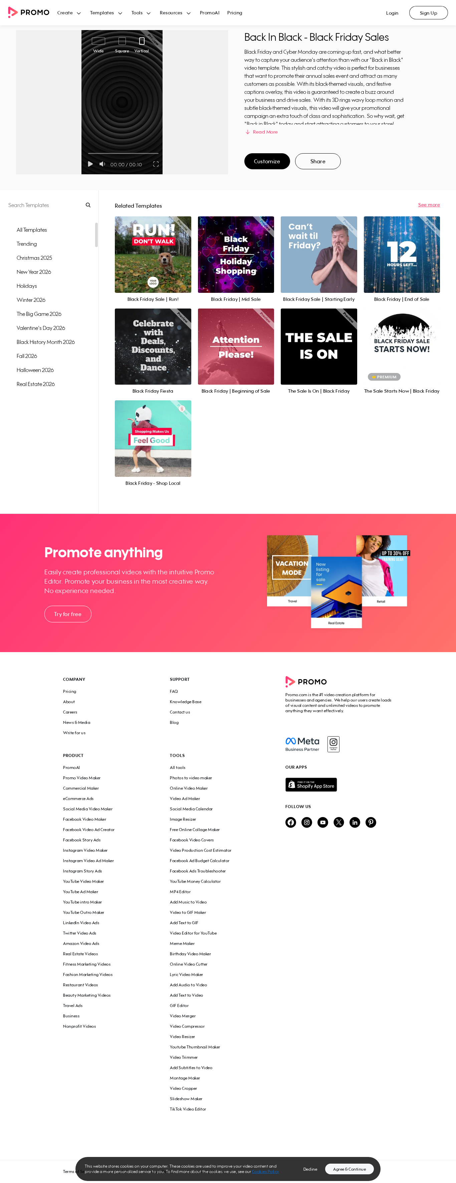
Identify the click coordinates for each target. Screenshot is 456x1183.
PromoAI (210, 12)
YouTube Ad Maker (80, 891)
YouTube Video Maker (83, 881)
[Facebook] (302, 744)
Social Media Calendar (191, 808)
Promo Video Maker (82, 777)
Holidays (27, 285)
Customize (267, 161)
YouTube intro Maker (82, 902)
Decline (310, 1169)
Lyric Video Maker (186, 974)
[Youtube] (322, 823)
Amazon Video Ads (81, 943)
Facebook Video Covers (192, 839)
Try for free (67, 614)
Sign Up (429, 13)
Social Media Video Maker (87, 808)
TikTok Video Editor (188, 1109)
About (69, 701)
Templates (102, 12)
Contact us (180, 712)
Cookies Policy (265, 1171)
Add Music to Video (188, 902)
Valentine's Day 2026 (41, 328)
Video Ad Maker (185, 798)
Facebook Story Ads (81, 839)
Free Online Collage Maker (195, 829)
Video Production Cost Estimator (201, 850)
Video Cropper (183, 1088)
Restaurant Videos (80, 984)
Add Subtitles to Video (191, 1067)
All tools (178, 767)
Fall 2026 (27, 356)
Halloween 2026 (35, 370)
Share (318, 161)
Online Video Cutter (189, 964)
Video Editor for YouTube (193, 933)
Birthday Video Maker (190, 953)
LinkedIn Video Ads (81, 922)
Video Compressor (187, 1026)
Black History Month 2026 (46, 342)
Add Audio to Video (188, 984)
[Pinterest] (371, 823)
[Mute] (103, 164)
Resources (171, 12)
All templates (32, 229)
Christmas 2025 (34, 257)
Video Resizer (182, 1036)
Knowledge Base (185, 701)
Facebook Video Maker (84, 819)
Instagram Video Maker (85, 850)
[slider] (88, 153)
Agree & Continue (349, 1169)
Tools (137, 12)
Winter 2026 (31, 300)
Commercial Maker (81, 788)
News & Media (76, 722)
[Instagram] (333, 744)
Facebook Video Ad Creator (89, 829)
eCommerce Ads (78, 798)
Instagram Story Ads (82, 870)
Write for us (74, 732)
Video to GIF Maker (188, 912)
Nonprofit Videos (79, 1026)
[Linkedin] (355, 823)
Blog (174, 722)
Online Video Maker (189, 788)
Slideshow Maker (186, 1098)
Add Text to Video (186, 995)
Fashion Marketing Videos (87, 974)
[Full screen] (156, 164)
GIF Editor (179, 1005)
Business (71, 1015)
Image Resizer (183, 819)
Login (392, 13)
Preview (153, 247)
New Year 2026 (34, 271)
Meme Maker (182, 943)
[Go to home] (32, 13)
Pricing (234, 12)
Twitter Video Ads (79, 933)
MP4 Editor (180, 891)
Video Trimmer (184, 1057)
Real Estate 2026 (36, 384)
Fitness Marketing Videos (86, 964)
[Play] (90, 164)
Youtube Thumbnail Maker (195, 1046)
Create (65, 12)
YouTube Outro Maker (83, 912)
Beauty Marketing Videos (87, 995)
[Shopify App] (339, 785)
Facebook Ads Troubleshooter (198, 870)
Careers (70, 712)
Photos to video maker (191, 777)
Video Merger (183, 1015)
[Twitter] (338, 823)
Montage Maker (185, 1077)
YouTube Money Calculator (195, 881)
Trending (27, 243)
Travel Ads (72, 1005)
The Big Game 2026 (39, 314)
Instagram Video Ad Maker (88, 860)
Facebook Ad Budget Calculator (200, 860)
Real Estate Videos (80, 953)
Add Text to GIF (184, 922)
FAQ (174, 691)
